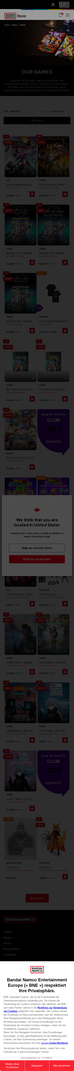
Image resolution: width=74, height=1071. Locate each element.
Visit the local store (37, 559)
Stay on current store (37, 548)
